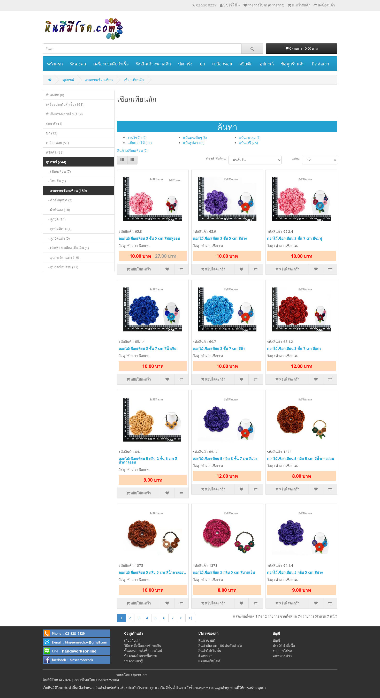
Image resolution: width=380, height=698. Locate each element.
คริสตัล (246, 64)
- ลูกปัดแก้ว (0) (58, 238)
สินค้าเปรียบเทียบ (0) (132, 150)
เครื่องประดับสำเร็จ (111, 64)
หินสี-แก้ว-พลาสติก (153, 64)
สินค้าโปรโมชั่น (209, 650)
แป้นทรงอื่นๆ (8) (195, 137)
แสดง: (296, 158)
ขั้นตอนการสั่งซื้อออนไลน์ (143, 650)
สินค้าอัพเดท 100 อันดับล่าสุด (220, 645)
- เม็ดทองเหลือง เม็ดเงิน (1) (67, 248)
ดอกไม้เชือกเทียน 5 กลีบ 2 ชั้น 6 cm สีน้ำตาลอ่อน (148, 460)
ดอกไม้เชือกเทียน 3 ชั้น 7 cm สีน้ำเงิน (147, 348)
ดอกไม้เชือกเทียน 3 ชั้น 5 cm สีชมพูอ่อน (149, 238)
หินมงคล (78, 64)
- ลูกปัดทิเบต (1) (59, 228)
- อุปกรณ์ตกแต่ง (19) (62, 257)
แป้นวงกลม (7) (250, 137)
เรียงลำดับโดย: (216, 158)
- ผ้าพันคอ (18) (58, 209)
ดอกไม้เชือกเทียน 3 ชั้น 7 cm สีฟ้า (219, 348)
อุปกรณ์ (267, 64)
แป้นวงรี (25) (248, 142)
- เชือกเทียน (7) (58, 171)
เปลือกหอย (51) (57, 142)
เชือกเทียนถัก (134, 80)
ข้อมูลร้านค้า (293, 64)
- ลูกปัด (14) (56, 219)
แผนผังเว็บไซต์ (209, 661)
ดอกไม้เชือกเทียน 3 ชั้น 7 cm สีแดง (294, 348)
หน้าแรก (55, 64)
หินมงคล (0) (55, 95)
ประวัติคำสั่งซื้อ (284, 645)
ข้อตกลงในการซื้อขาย (140, 656)
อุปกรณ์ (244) (56, 162)
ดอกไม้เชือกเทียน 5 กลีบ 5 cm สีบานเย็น (224, 572)
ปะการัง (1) (54, 123)
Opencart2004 (107, 680)
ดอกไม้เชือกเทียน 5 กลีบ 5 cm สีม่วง (295, 572)
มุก (202, 64)
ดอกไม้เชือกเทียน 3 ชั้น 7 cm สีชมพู (294, 238)
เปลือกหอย (222, 64)
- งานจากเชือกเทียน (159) (66, 190)
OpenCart (139, 674)
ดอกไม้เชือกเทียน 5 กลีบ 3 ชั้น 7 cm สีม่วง (225, 458)
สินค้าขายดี (206, 640)
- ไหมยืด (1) (56, 181)
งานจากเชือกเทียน (99, 80)
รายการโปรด (282, 650)
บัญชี (276, 640)
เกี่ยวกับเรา (132, 640)
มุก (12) (51, 133)
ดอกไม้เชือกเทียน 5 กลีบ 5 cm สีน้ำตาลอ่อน (300, 458)
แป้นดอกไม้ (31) (139, 142)
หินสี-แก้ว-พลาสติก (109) (64, 114)
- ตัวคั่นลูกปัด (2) (59, 200)
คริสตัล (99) (55, 152)
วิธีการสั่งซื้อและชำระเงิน (142, 645)
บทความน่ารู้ (133, 661)
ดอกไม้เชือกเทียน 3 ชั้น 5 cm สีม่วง (220, 238)
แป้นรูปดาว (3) (193, 142)
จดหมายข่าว (282, 656)
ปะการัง (185, 64)
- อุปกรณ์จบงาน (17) (62, 267)
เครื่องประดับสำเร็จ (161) (64, 104)
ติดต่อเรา (320, 64)
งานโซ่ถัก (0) (137, 137)
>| (191, 618)
